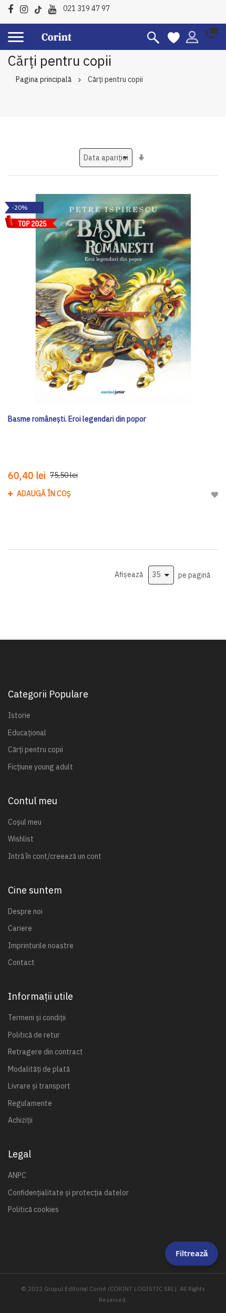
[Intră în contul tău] (192, 36)
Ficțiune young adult (40, 767)
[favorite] (173, 37)
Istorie (19, 715)
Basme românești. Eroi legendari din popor (77, 419)
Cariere (20, 928)
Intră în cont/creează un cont (54, 856)
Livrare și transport (39, 1086)
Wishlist (21, 839)
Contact (21, 962)
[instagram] (26, 8)
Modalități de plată (39, 1069)
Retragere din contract (45, 1051)
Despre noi (25, 911)
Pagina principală (43, 79)
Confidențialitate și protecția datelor (68, 1192)
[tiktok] (41, 8)
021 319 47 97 (86, 8)
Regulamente (30, 1103)
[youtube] (54, 8)
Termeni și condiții (37, 1017)
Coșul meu (25, 822)
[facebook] (13, 8)
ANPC (17, 1175)
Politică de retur (34, 1035)
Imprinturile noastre (41, 945)
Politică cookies (33, 1209)
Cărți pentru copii (35, 749)
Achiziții (20, 1120)
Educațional (27, 732)
